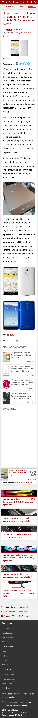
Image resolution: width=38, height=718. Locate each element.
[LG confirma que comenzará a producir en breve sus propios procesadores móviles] (6, 384)
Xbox (13, 612)
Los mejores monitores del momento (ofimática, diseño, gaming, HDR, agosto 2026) (19, 593)
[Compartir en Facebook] (17, 63)
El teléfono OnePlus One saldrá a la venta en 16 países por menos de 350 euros (22, 368)
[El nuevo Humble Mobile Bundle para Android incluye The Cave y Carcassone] (6, 398)
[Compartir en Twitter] (20, 63)
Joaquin (9, 29)
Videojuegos (7, 633)
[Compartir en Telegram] (28, 63)
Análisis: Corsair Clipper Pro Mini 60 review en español (18, 472)
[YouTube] (28, 2)
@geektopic (27, 33)
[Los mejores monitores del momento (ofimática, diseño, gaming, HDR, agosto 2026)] (19, 584)
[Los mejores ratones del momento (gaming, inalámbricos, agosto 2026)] (19, 568)
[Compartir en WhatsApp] (24, 63)
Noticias (6, 36)
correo (16, 33)
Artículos (5, 656)
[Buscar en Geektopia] (35, 2)
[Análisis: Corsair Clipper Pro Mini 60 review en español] (4, 475)
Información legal (9, 679)
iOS (23, 607)
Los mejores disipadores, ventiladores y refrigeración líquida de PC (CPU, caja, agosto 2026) (18, 558)
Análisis (5, 665)
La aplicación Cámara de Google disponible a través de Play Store (22, 355)
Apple (5, 612)
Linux (26, 616)
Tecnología (6, 629)
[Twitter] (31, 2)
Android (14, 341)
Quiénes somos (8, 675)
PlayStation (23, 612)
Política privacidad (9, 683)
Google (31, 607)
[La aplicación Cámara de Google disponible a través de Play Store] (6, 357)
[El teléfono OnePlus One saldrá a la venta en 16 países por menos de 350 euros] (6, 371)
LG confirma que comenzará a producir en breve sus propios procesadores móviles (22, 382)
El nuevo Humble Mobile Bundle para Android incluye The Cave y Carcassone (21, 396)
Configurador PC (10, 6)
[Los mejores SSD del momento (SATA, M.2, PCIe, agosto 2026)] (19, 528)
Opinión (5, 660)
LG (20, 341)
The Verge (10, 335)
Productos (6, 641)
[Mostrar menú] (3, 2)
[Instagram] (24, 2)
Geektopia (13, 2)
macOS (17, 616)
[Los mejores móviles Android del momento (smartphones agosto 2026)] (19, 512)
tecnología (18, 482)
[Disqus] (19, 439)
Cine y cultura (7, 637)
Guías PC (22, 6)
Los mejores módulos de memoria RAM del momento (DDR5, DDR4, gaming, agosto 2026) (19, 502)
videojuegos (27, 482)
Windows (6, 616)
